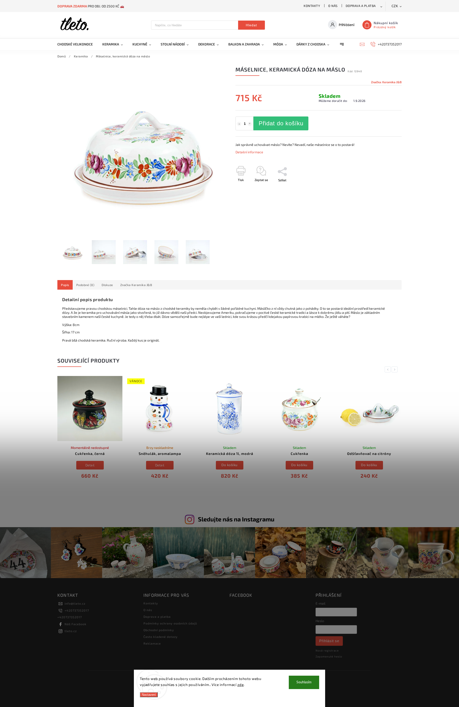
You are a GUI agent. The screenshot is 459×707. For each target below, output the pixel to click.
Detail (90, 465)
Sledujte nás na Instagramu (236, 519)
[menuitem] (77, 44)
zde (240, 684)
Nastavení (149, 694)
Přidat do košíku (281, 123)
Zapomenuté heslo (329, 656)
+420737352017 (77, 610)
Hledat (251, 25)
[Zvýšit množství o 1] (250, 124)
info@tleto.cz (75, 603)
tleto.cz (71, 631)
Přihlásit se (329, 641)
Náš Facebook (76, 624)
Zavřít (386, 188)
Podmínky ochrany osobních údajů (170, 623)
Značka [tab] (136, 285)
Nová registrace (327, 650)
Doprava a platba (361, 6)
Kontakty (312, 6)
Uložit (247, 189)
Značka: (386, 82)
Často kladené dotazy (160, 637)
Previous (388, 369)
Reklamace (152, 643)
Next (395, 369)
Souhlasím (303, 682)
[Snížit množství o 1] (239, 124)
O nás (333, 6)
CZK (395, 6)
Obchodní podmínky (158, 630)
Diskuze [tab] (107, 285)
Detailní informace (249, 152)
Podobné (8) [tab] (85, 285)
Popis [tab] (65, 285)
